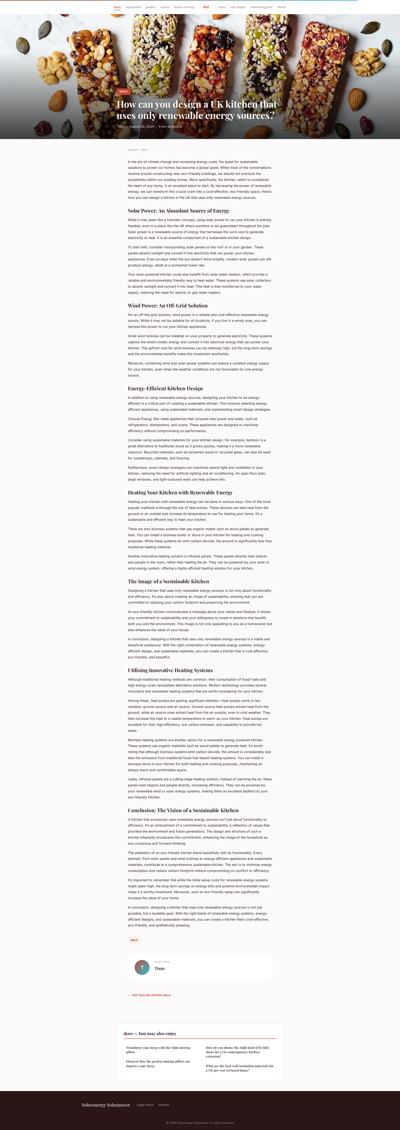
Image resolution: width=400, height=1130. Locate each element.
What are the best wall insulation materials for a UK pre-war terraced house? (240, 1068)
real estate (238, 7)
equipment (133, 7)
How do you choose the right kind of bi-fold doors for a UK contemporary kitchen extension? (237, 1052)
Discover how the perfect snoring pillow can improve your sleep (158, 1063)
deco (117, 7)
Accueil (132, 149)
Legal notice (145, 1104)
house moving (184, 7)
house (165, 7)
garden (151, 7)
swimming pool (261, 7)
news (222, 7)
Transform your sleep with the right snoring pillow (158, 1049)
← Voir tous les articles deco (149, 995)
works (282, 7)
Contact (163, 1104)
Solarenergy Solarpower (106, 1105)
